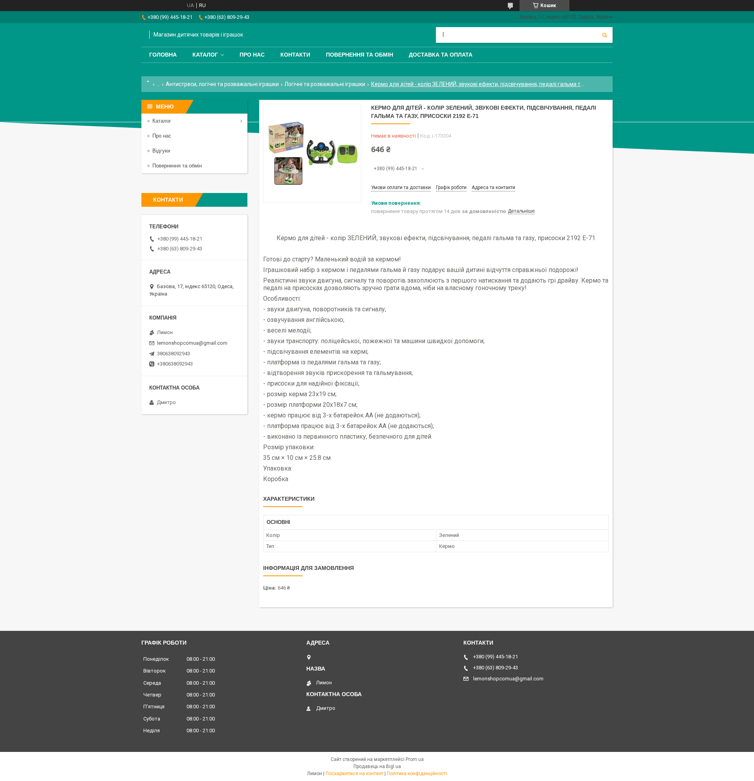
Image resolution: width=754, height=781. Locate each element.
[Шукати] (605, 35)
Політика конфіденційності (417, 773)
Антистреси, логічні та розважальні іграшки (222, 84)
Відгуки (161, 151)
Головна (163, 54)
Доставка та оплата (440, 54)
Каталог (205, 54)
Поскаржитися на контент (354, 773)
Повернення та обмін (359, 54)
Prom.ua (415, 759)
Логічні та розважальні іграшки (324, 84)
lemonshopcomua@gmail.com (192, 343)
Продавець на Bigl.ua (377, 766)
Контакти (295, 54)
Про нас (252, 54)
